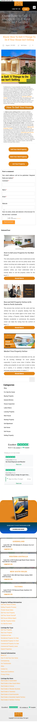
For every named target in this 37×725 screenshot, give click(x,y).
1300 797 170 (16, 9)
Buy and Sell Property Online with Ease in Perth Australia (17, 303)
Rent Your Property (6, 632)
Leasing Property (9, 412)
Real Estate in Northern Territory (10, 700)
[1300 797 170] (9, 9)
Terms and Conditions (7, 671)
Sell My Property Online (8, 621)
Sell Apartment (8, 423)
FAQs (2, 666)
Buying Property (9, 396)
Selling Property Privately (8, 607)
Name (4, 190)
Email (4, 197)
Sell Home (7, 427)
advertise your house (27, 132)
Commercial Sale (6, 635)
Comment (5, 181)
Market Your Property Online (15, 351)
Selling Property (9, 435)
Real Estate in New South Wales (10, 683)
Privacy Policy (5, 674)
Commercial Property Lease (9, 646)
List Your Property (18, 164)
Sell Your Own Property (18, 149)
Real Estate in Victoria (7, 686)
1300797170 (8, 549)
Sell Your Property (6, 630)
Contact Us (4, 669)
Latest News (8, 408)
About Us (3, 655)
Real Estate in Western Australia (10, 689)
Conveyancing (5, 661)
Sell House (7, 431)
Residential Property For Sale (10, 638)
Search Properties (6, 649)
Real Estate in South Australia (9, 694)
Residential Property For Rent (10, 641)
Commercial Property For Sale (10, 643)
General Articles (8, 400)
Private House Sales (7, 610)
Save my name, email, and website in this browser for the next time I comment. (18, 213)
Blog (5, 388)
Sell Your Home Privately (8, 604)
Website (4, 203)
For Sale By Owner (9, 392)
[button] (34, 7)
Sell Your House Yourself (8, 615)
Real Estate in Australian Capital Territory (13, 697)
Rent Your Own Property (18, 157)
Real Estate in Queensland (9, 680)
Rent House (7, 415)
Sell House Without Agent (8, 618)
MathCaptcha (19, 218)
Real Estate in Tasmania (8, 691)
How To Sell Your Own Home (9, 658)
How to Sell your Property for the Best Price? (19, 254)
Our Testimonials (6, 663)
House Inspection (9, 404)
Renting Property (9, 419)
